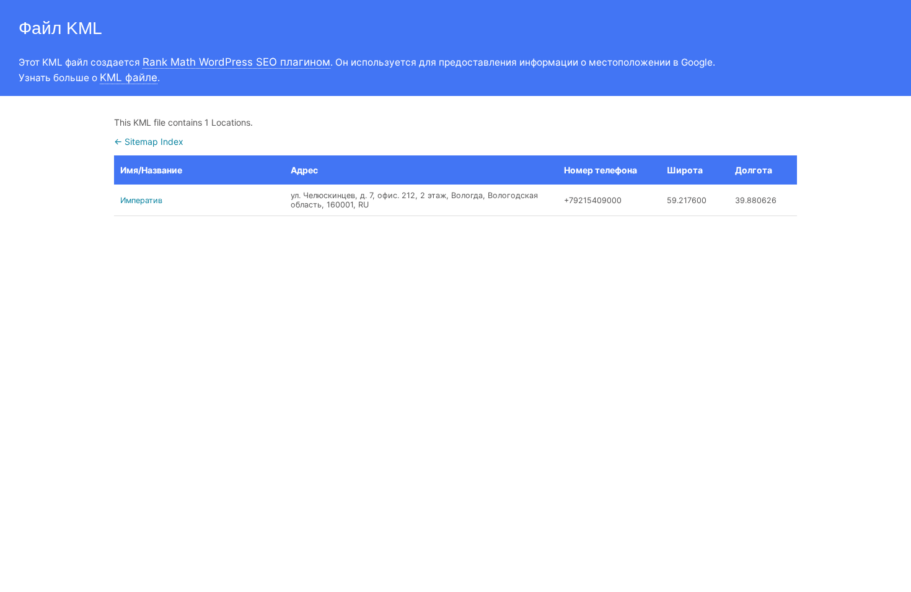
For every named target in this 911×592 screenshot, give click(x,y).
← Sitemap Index (148, 141)
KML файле (128, 77)
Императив (141, 200)
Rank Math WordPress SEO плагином (236, 62)
